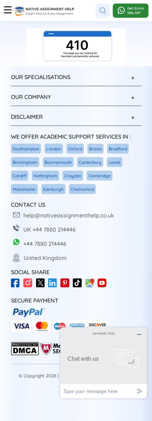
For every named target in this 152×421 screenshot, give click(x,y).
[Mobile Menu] (8, 10)
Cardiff (20, 175)
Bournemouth (58, 162)
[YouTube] (104, 286)
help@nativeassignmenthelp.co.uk (68, 215)
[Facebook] (17, 286)
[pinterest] (66, 286)
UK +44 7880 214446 (49, 229)
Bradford (118, 148)
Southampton (26, 148)
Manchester (24, 189)
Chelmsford (82, 189)
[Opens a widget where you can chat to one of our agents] (104, 363)
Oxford (75, 148)
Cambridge (99, 175)
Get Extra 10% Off (135, 10)
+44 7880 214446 (44, 243)
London (53, 148)
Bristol (95, 148)
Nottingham (45, 175)
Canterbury (90, 162)
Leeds (115, 162)
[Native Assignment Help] (44, 10)
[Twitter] (42, 286)
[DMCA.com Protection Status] (25, 353)
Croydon (72, 175)
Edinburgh (53, 189)
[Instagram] (29, 286)
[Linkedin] (54, 286)
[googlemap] (91, 286)
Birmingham (25, 162)
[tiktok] (79, 286)
